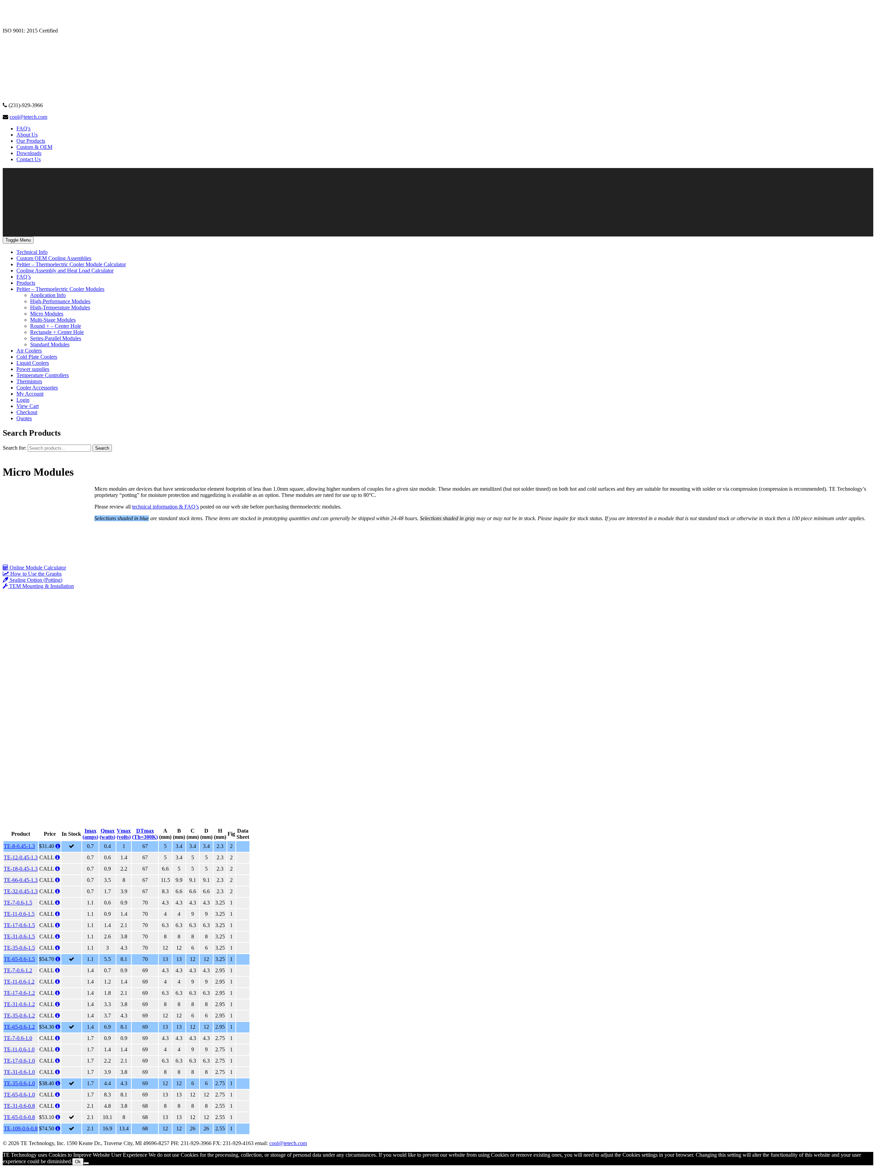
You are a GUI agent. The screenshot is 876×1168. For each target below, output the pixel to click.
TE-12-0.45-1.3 (21, 857)
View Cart (27, 406)
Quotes (24, 418)
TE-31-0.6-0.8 (19, 1106)
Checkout (26, 412)
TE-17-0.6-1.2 (19, 993)
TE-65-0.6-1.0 (19, 1095)
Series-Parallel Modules (55, 338)
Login (22, 400)
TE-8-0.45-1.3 (19, 846)
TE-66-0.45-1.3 (21, 880)
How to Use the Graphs (35, 574)
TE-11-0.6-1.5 (19, 914)
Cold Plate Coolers (36, 357)
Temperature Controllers (42, 375)
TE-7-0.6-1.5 (18, 903)
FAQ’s (23, 277)
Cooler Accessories (37, 387)
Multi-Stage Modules (53, 320)
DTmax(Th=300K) (145, 834)
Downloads (28, 153)
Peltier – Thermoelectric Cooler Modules (60, 289)
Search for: (14, 448)
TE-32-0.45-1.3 (21, 891)
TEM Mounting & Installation (41, 586)
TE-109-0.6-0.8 (21, 1128)
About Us (27, 135)
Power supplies (32, 369)
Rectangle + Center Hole (57, 332)
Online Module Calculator (37, 567)
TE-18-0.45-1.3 (21, 869)
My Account (29, 394)
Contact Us (28, 159)
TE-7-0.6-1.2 (18, 970)
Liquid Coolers (32, 363)
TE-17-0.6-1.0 (19, 1061)
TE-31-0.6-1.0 (19, 1072)
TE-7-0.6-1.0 (18, 1038)
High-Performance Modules (60, 301)
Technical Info (32, 252)
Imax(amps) (90, 834)
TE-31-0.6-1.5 (19, 936)
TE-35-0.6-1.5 (19, 948)
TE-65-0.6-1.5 (19, 959)
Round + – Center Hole (55, 326)
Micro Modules (46, 314)
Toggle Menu (18, 240)
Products (25, 283)
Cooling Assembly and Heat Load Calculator (65, 270)
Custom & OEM (34, 147)
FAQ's (23, 128)
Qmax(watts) (107, 834)
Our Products (30, 141)
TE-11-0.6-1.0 (19, 1049)
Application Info (48, 295)
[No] (86, 1163)
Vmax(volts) (124, 834)
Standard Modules (49, 344)
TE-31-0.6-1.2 (19, 1004)
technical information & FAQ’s (165, 507)
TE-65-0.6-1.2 (19, 1027)
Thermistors (29, 381)
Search (102, 448)
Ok (78, 1161)
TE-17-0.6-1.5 (19, 925)
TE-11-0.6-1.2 (19, 982)
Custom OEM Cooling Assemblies (53, 258)
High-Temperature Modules (60, 307)
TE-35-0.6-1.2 (19, 1015)
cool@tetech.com (28, 117)
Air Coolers (29, 351)
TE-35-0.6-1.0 (19, 1083)
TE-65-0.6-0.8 (19, 1117)
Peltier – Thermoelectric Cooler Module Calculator (71, 264)
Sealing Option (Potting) (35, 580)
